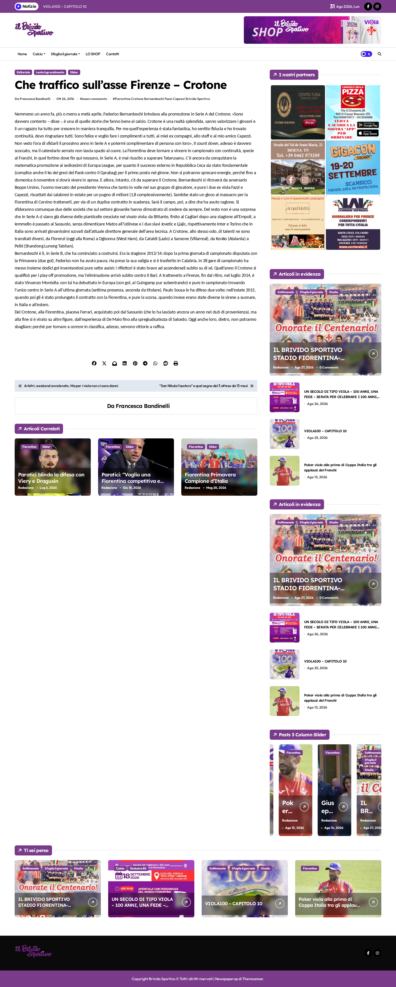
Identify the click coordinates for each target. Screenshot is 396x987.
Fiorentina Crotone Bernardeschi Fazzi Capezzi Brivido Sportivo (162, 99)
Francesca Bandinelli (143, 405)
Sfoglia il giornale (64, 54)
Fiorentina (29, 446)
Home (22, 54)
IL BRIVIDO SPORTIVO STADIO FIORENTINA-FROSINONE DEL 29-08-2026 (308, 362)
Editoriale (23, 72)
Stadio (333, 292)
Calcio (37, 54)
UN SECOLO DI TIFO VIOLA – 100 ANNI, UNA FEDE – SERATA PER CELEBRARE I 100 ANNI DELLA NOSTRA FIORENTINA (341, 396)
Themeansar (252, 978)
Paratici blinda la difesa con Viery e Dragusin (51, 477)
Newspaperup (226, 978)
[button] (376, 789)
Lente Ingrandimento (50, 72)
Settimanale (286, 292)
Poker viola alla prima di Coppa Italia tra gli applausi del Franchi (329, 905)
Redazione (26, 488)
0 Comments (328, 367)
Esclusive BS (138, 868)
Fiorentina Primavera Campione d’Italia (210, 477)
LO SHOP (93, 54)
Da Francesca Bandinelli (32, 99)
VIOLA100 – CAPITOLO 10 (325, 431)
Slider (74, 72)
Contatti (112, 54)
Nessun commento (93, 99)
